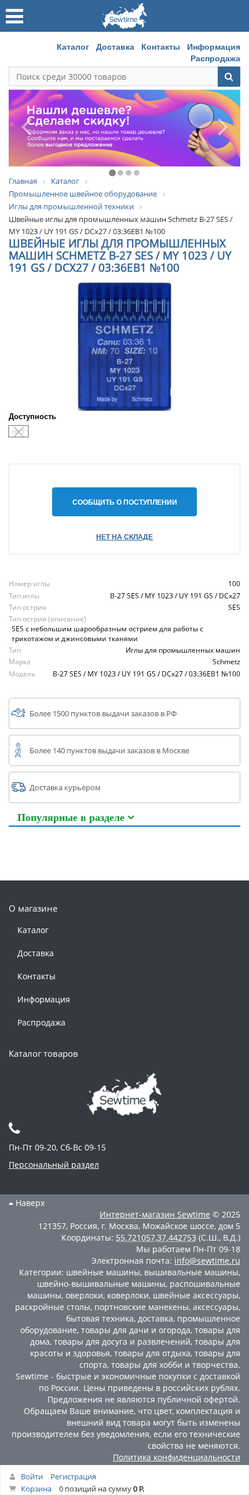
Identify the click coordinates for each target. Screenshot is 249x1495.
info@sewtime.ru (207, 1260)
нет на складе (124, 536)
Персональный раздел (54, 1164)
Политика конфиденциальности (176, 1457)
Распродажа (215, 58)
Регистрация (73, 1476)
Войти (32, 1476)
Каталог (73, 46)
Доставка (115, 46)
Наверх (29, 1202)
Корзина (36, 1488)
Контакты (160, 46)
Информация (213, 46)
